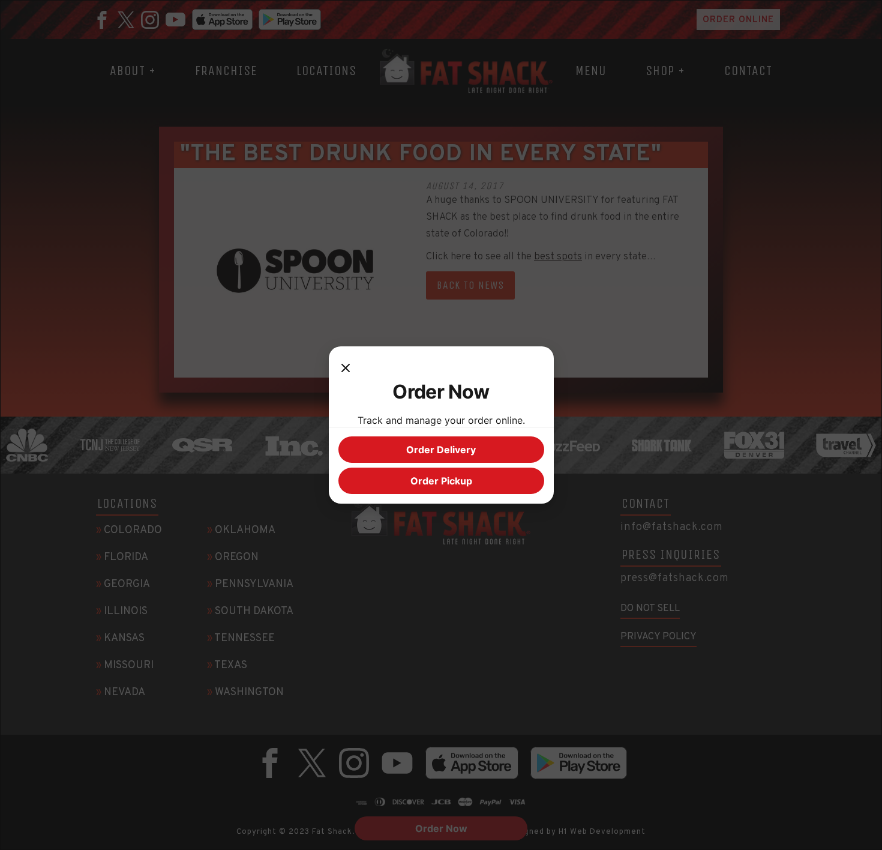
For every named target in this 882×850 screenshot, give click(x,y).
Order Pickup (441, 481)
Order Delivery (441, 450)
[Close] (346, 368)
